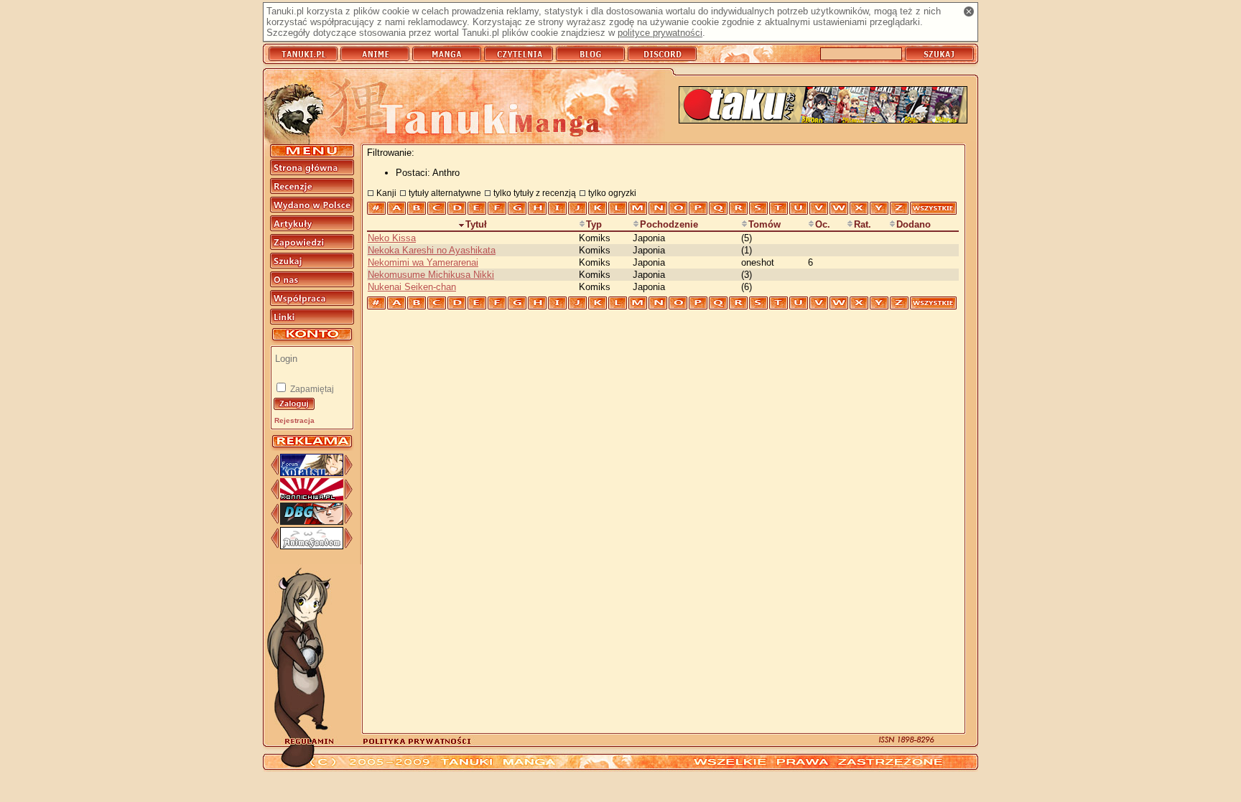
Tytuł (476, 224)
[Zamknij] (969, 11)
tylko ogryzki (612, 192)
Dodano (913, 224)
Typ (594, 224)
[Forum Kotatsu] (311, 472)
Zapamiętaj (311, 389)
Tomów (764, 224)
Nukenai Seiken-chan (412, 286)
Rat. (862, 224)
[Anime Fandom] (311, 546)
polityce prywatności (660, 32)
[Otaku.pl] (823, 106)
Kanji (386, 192)
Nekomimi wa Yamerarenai (423, 262)
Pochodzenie (669, 224)
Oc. (822, 224)
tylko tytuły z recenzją (534, 192)
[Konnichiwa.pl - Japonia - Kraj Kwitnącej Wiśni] (311, 497)
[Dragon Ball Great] (311, 521)
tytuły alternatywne (445, 192)
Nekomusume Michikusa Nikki (431, 274)
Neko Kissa (392, 238)
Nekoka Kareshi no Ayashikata (432, 250)
